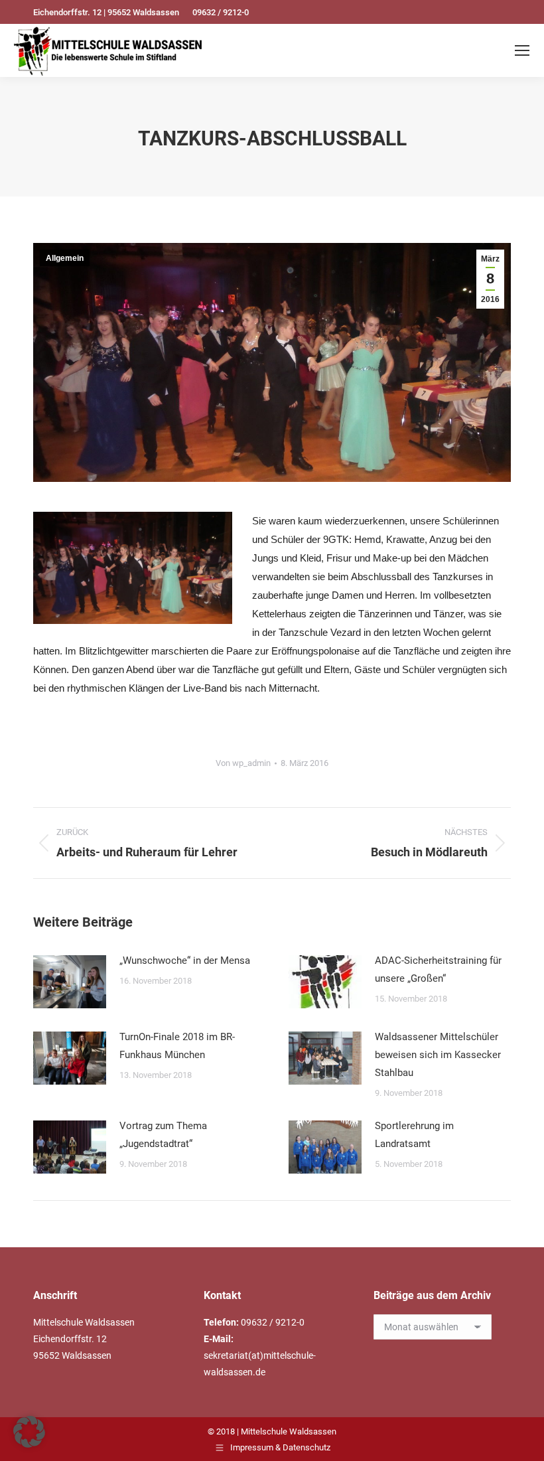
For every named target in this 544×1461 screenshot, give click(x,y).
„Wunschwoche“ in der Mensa (184, 960)
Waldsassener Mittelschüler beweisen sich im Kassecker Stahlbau (438, 1055)
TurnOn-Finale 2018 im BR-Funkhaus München (177, 1046)
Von (243, 763)
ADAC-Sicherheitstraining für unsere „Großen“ (438, 969)
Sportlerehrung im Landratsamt (414, 1135)
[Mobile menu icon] (522, 50)
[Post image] (69, 981)
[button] (29, 1432)
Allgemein (65, 258)
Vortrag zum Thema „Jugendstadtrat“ (163, 1135)
